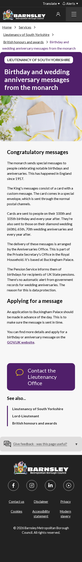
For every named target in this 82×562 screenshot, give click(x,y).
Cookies (16, 511)
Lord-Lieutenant (25, 416)
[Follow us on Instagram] (31, 485)
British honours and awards (23, 42)
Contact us (16, 501)
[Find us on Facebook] (13, 485)
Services (25, 27)
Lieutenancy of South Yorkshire (26, 34)
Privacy (65, 501)
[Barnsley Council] (24, 15)
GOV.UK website (20, 342)
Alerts (70, 3)
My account (58, 14)
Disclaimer (41, 501)
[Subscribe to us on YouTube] (68, 485)
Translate (50, 3)
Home (7, 27)
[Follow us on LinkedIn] (50, 485)
